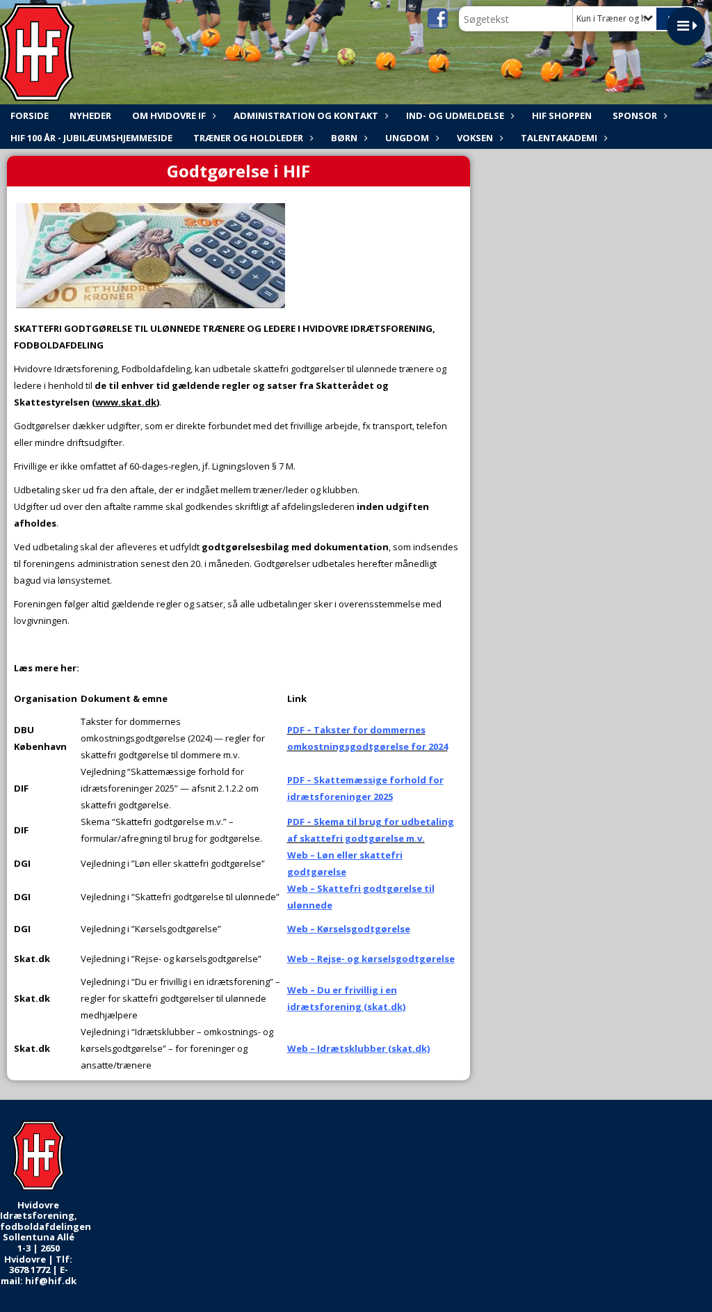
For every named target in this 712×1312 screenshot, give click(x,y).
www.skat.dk (125, 402)
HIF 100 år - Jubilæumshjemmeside (91, 137)
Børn (344, 137)
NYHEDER (90, 115)
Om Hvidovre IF (169, 115)
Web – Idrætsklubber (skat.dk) (358, 1048)
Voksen (475, 137)
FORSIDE (29, 115)
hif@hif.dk (50, 1280)
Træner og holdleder (248, 137)
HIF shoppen (562, 115)
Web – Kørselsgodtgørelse (348, 928)
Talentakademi (559, 137)
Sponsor (635, 115)
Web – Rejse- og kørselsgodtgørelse (371, 958)
